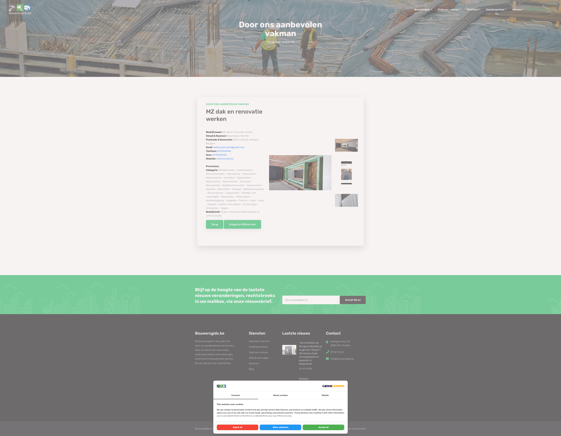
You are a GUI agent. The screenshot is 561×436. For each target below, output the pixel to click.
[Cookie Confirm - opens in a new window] (333, 386)
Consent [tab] (235, 395)
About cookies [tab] (280, 395)
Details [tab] (325, 395)
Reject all (237, 427)
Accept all (323, 427)
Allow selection (280, 427)
